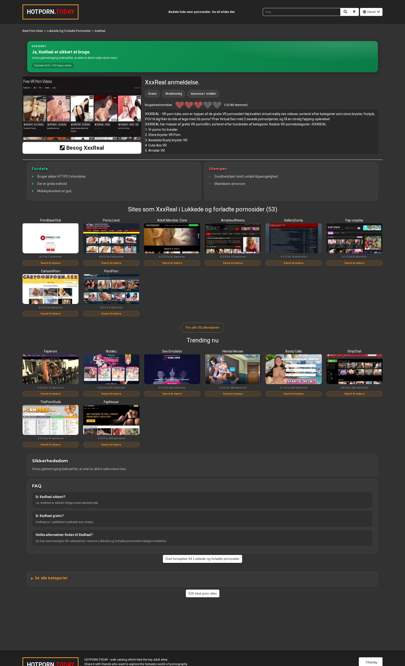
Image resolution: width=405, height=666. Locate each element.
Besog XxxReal (84, 148)
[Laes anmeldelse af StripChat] (354, 369)
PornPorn (111, 271)
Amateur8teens (233, 220)
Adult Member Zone (172, 220)
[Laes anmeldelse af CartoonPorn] (50, 289)
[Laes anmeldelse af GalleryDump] (294, 238)
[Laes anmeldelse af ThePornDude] (50, 420)
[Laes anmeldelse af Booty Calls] (294, 369)
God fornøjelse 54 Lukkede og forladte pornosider (202, 559)
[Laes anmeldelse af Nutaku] (111, 369)
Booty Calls (293, 351)
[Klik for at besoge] (81, 108)
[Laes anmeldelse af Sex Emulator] (172, 369)
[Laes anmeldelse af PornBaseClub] (50, 238)
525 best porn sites (202, 593)
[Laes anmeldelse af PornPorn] (111, 289)
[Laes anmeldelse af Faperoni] (50, 369)
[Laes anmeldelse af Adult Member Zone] (172, 238)
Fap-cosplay (354, 220)
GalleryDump (293, 220)
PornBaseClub (50, 220)
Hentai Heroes (232, 351)
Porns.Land (111, 220)
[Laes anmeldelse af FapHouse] (111, 420)
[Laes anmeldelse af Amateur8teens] (233, 238)
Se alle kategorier (51, 578)
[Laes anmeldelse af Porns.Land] (111, 238)
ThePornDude (50, 402)
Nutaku (111, 351)
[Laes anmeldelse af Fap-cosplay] (354, 238)
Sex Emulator (172, 351)
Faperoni (50, 351)
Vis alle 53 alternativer (202, 327)
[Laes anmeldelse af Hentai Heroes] (233, 369)
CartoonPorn (50, 271)
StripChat (354, 351)
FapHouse (111, 402)
